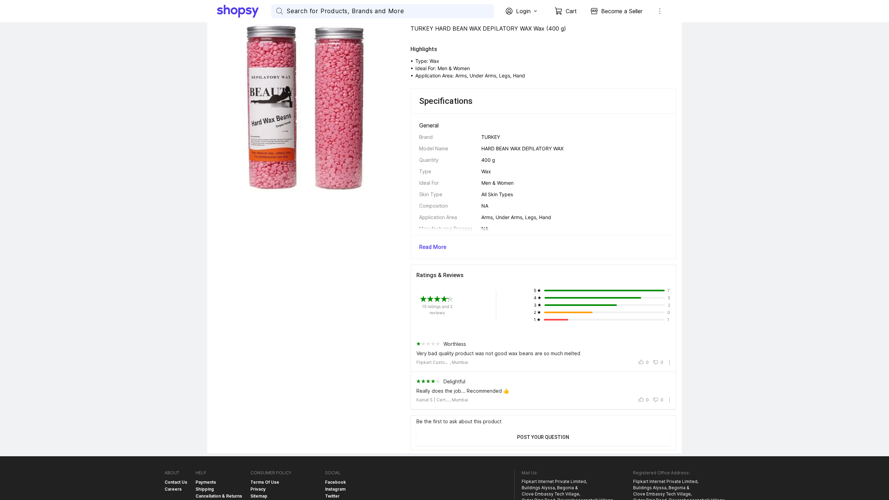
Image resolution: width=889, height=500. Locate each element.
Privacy (258, 489)
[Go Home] (244, 11)
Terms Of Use (264, 482)
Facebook (335, 482)
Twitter (332, 496)
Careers (173, 489)
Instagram (335, 489)
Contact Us (176, 482)
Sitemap (258, 496)
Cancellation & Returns (219, 496)
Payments (206, 482)
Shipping (205, 489)
